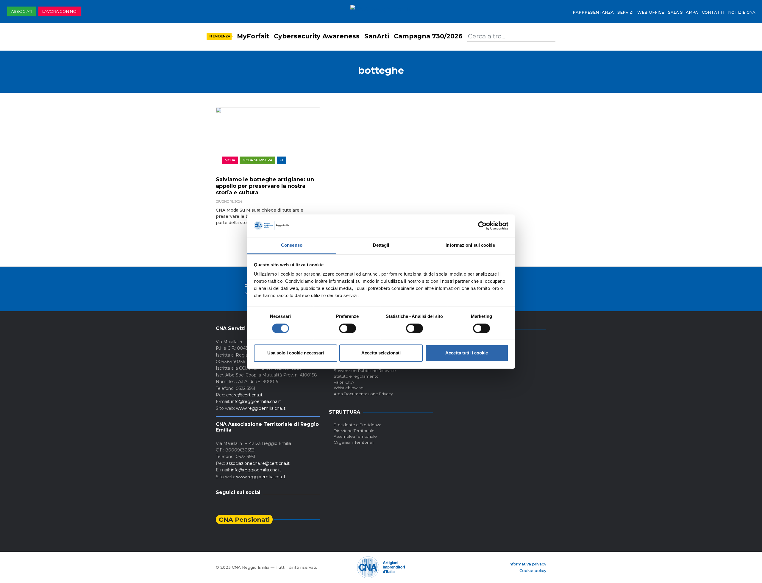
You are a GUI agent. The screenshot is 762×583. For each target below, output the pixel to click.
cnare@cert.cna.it (244, 395)
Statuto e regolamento (356, 376)
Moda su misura (257, 160)
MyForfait (253, 36)
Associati (21, 11)
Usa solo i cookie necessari (295, 353)
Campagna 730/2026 (428, 36)
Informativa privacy (527, 564)
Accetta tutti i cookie (466, 353)
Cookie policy (532, 570)
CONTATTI (713, 12)
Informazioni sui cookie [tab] (470, 245)
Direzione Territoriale (354, 430)
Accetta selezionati (381, 353)
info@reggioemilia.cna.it (256, 401)
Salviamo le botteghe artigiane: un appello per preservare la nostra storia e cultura (265, 186)
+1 (281, 160)
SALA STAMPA (683, 12)
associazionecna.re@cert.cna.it (258, 463)
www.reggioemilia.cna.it (260, 408)
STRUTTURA (344, 412)
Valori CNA (344, 382)
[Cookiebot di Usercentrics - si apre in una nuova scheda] (482, 225)
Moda (230, 160)
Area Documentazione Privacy (363, 393)
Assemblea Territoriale (355, 436)
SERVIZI (625, 12)
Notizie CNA (741, 12)
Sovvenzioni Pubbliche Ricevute (365, 370)
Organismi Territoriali (354, 442)
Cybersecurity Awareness (317, 36)
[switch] (347, 328)
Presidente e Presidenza (357, 424)
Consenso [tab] (291, 245)
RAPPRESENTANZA (593, 12)
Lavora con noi (59, 11)
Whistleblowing (348, 387)
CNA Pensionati (244, 519)
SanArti (376, 36)
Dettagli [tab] (381, 245)
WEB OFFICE (650, 12)
